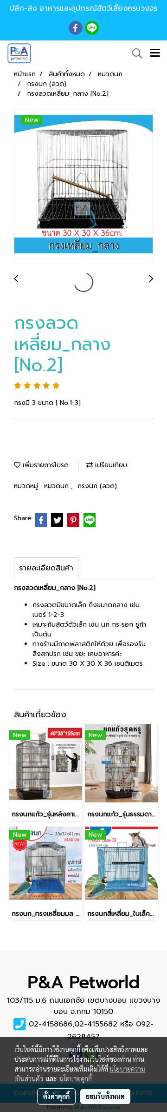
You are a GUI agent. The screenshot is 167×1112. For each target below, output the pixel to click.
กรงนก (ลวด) (97, 486)
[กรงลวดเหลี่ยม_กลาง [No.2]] (83, 185)
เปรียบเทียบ (110, 465)
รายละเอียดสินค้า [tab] (46, 568)
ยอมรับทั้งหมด (105, 1096)
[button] (134, 53)
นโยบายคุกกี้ (75, 1078)
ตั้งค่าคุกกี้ (56, 1096)
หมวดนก (57, 486)
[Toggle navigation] (155, 53)
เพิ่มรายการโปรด (44, 465)
